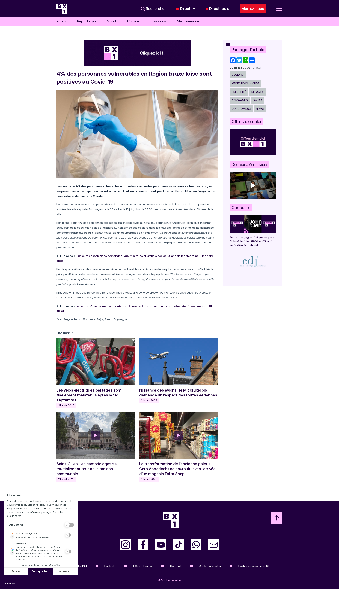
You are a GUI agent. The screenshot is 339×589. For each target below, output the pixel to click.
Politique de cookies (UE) (254, 566)
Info (59, 21)
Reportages (87, 21)
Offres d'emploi (142, 566)
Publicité (109, 566)
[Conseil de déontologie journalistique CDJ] (253, 261)
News (260, 109)
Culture (133, 21)
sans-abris (240, 100)
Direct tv (187, 8)
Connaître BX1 (78, 566)
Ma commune (188, 21)
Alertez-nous (253, 8)
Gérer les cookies (169, 580)
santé (257, 100)
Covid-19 (238, 75)
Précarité (239, 92)
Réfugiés (257, 92)
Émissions (158, 21)
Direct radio (219, 8)
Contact (175, 566)
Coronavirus (241, 109)
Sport (112, 21)
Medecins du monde (245, 83)
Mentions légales (210, 566)
